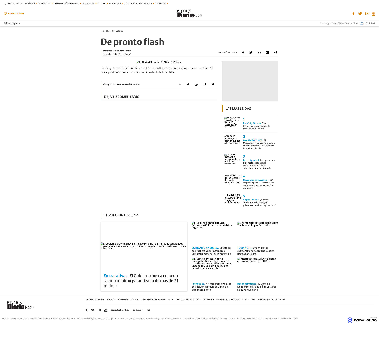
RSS (148, 310)
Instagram (99, 310)
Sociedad (250, 299)
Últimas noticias (95, 299)
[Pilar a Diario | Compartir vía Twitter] (251, 52)
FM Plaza (160, 3)
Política (30, 3)
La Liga (102, 3)
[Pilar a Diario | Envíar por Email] (267, 52)
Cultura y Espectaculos (138, 3)
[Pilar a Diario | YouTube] (373, 13)
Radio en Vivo (16, 13)
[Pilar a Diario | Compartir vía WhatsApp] (259, 52)
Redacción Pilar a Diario (119, 50)
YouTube (105, 310)
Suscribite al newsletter (120, 310)
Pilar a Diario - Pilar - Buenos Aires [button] (16, 318)
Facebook (86, 310)
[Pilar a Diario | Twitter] (360, 13)
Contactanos (138, 310)
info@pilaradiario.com (193, 318)
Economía (44, 3)
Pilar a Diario (107, 30)
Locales (120, 30)
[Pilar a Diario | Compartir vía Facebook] (243, 52)
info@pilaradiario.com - (165, 318)
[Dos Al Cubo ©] (362, 322)
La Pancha (115, 3)
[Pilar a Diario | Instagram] (367, 13)
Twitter (92, 310)
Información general (66, 3)
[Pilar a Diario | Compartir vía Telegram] (275, 52)
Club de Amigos (265, 299)
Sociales (186, 299)
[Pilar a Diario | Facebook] (353, 13)
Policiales (88, 3)
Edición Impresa (12, 23)
